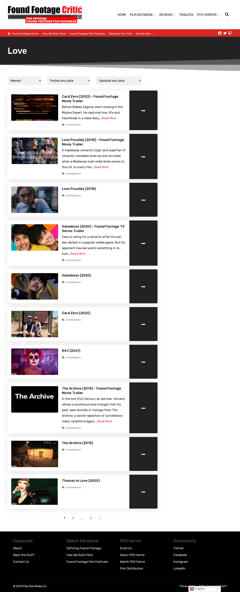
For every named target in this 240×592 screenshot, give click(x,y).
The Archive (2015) (77, 443)
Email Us (126, 548)
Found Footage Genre (25, 33)
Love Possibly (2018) (79, 189)
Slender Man (143, 33)
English (199, 588)
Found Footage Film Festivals (87, 33)
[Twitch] (230, 33)
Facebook (180, 555)
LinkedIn (179, 568)
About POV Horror (132, 555)
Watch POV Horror (132, 562)
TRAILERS (186, 14)
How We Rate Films (54, 33)
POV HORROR (207, 14)
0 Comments (73, 124)
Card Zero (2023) (76, 313)
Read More (109, 118)
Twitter (178, 548)
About (17, 548)
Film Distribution (131, 568)
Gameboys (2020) (76, 275)
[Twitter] (225, 33)
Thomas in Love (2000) (81, 481)
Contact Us (21, 562)
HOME (122, 14)
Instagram (180, 562)
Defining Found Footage (84, 548)
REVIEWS (165, 14)
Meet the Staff (23, 555)
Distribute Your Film (120, 33)
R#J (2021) (71, 351)
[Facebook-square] (219, 33)
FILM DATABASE (141, 14)
